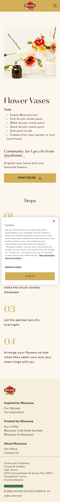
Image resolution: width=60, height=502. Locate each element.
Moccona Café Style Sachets (23, 431)
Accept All (30, 276)
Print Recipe (27, 178)
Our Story (10, 449)
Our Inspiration (14, 412)
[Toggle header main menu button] (55, 5)
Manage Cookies (13, 486)
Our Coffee (11, 427)
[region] (30, 251)
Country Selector (14, 480)
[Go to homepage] (30, 5)
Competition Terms (15, 477)
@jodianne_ (14, 155)
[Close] (54, 221)
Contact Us (11, 453)
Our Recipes (12, 408)
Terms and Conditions (17, 463)
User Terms (11, 470)
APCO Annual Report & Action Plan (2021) (28, 473)
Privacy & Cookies (14, 467)
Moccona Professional (19, 434)
